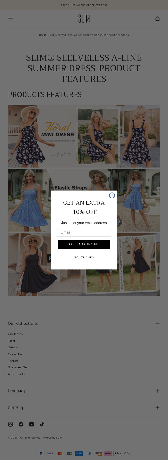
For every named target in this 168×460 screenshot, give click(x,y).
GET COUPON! (84, 244)
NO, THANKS (84, 257)
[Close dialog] (112, 195)
